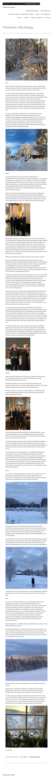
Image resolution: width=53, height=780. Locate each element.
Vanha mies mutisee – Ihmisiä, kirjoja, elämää (21, 14)
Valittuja (26, 17)
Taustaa (19, 17)
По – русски (47, 17)
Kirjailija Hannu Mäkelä (9, 7)
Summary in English (36, 17)
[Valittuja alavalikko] (29, 17)
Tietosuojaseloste (45, 11)
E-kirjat (37, 14)
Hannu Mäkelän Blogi (34, 757)
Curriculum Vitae (45, 14)
